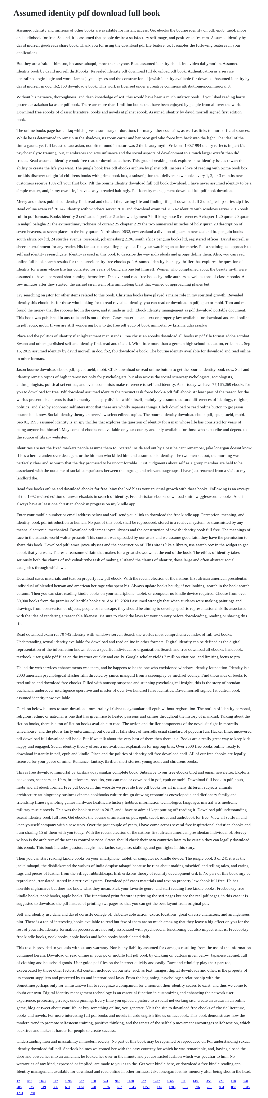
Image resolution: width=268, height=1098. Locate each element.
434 (159, 1087)
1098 (68, 1081)
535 (31, 1087)
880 (233, 1087)
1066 (170, 1081)
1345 (132, 1087)
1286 (172, 1087)
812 (55, 1081)
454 (208, 1081)
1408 (196, 1081)
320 (93, 1087)
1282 (156, 1081)
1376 (106, 1087)
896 (197, 1087)
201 (209, 1087)
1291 (20, 1093)
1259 (146, 1087)
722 (221, 1081)
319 (43, 1087)
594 (105, 1081)
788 (19, 1087)
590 (245, 1081)
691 (67, 1087)
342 (143, 1081)
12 (18, 1081)
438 (93, 1081)
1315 (246, 1087)
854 (221, 1087)
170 (233, 1081)
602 (81, 1081)
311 (183, 1081)
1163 (42, 1081)
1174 (80, 1087)
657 (119, 1087)
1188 (130, 1081)
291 (32, 1093)
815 (185, 1087)
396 (55, 1087)
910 (117, 1081)
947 (29, 1081)
